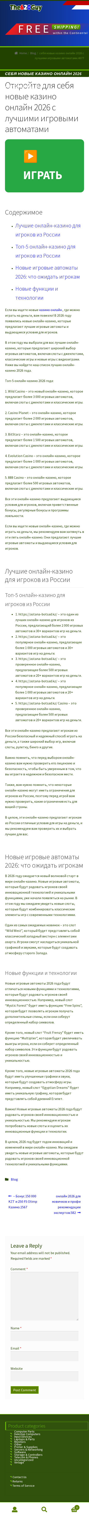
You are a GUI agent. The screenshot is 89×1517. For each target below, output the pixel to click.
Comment (19, 1269)
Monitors (20, 1442)
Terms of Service (24, 1486)
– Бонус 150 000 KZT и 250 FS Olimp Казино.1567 (22, 1201)
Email (16, 1348)
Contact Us (20, 1477)
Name (16, 1328)
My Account (15, 1509)
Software (20, 1452)
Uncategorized (23, 1460)
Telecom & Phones (26, 1457)
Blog (33, 53)
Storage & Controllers (28, 1455)
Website (17, 1368)
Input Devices (23, 1437)
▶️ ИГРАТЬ (42, 165)
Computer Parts (24, 1431)
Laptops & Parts (24, 1439)
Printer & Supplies (26, 1447)
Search (44, 1509)
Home (23, 53)
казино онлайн (50, 310)
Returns (18, 1481)
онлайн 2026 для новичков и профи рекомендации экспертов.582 (66, 1204)
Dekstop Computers (27, 1434)
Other (18, 1444)
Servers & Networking (28, 1449)
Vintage (19, 1462)
